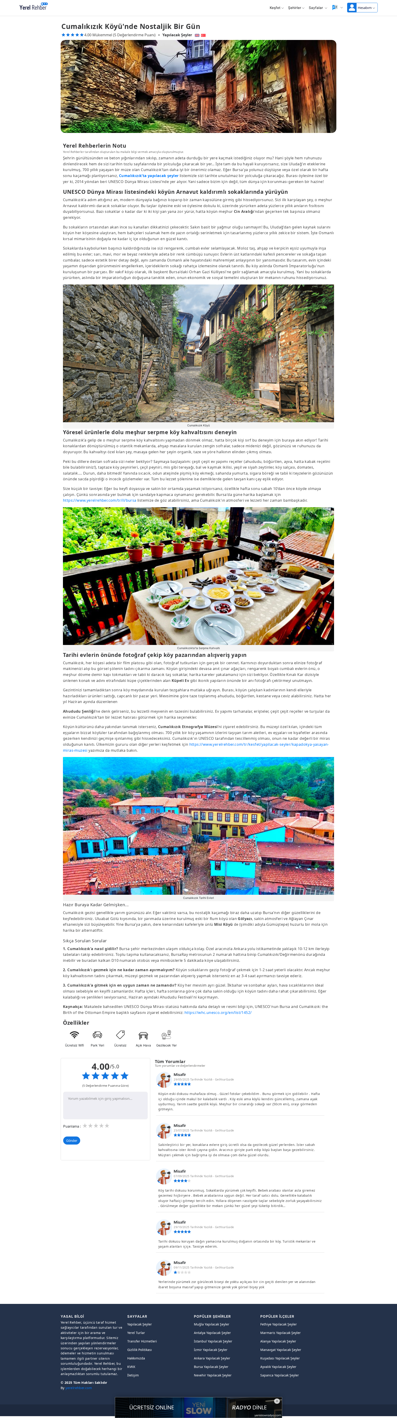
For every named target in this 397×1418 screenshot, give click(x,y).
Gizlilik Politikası (139, 1350)
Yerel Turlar (136, 1333)
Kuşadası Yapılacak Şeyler (280, 1358)
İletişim (133, 1375)
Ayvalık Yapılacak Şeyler (278, 1367)
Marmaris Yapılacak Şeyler (280, 1333)
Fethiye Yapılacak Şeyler (278, 1324)
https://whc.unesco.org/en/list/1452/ (218, 1012)
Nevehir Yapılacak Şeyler (213, 1375)
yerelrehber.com (78, 1388)
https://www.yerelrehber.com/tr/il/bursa (99, 500)
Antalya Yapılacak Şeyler (212, 1333)
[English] (197, 34)
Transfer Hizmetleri (142, 1341)
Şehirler (294, 8)
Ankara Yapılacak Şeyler (212, 1358)
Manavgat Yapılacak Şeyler (280, 1350)
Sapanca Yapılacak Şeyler (279, 1375)
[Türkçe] (204, 34)
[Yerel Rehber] (33, 6)
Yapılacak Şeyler (177, 34)
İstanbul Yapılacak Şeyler (213, 1341)
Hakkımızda (136, 1358)
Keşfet (275, 8)
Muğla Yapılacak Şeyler (211, 1324)
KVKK (131, 1367)
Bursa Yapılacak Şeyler (211, 1367)
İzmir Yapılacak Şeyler (210, 1350)
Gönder (71, 1140)
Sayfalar (316, 8)
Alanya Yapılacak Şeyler (278, 1341)
